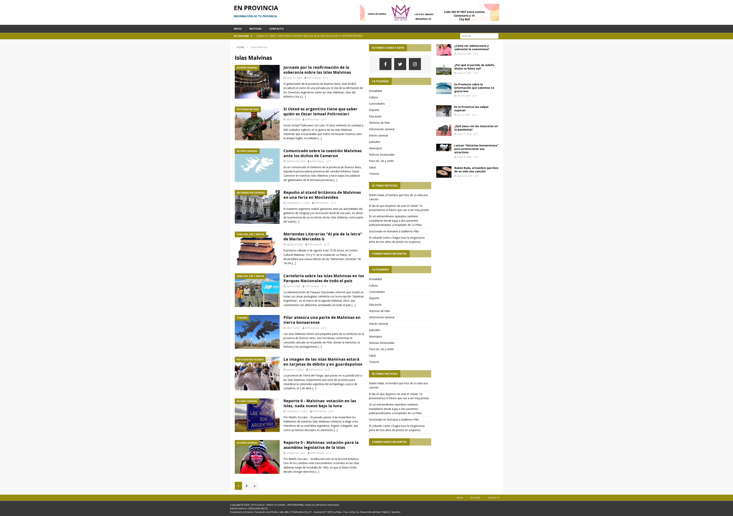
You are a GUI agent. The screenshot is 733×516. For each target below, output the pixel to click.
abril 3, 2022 (293, 286)
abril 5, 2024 (293, 119)
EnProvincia (314, 77)
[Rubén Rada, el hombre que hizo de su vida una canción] (443, 172)
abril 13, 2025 (463, 95)
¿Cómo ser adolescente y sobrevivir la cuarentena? (471, 47)
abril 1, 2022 (293, 327)
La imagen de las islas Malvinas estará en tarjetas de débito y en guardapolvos (322, 362)
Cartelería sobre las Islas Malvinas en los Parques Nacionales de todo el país (323, 278)
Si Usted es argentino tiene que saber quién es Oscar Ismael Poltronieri (320, 111)
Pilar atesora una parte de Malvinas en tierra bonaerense (322, 320)
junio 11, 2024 (294, 77)
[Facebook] (385, 64)
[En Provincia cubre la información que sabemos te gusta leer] (443, 88)
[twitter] (400, 64)
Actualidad (375, 91)
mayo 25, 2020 (464, 53)
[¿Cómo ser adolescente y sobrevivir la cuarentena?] (443, 50)
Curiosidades (377, 103)
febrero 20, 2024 (296, 161)
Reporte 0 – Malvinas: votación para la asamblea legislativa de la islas (321, 445)
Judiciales (374, 142)
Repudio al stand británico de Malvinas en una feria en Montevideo (322, 195)
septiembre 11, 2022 (298, 202)
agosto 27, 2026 (464, 175)
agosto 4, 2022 (295, 244)
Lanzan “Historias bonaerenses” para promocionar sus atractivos (476, 149)
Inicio (238, 28)
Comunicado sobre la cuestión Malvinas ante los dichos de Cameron (322, 153)
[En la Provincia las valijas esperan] (443, 111)
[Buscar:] (479, 35)
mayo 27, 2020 (464, 133)
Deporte (374, 110)
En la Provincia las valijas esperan (471, 108)
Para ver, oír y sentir (381, 161)
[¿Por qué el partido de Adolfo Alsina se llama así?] (443, 69)
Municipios (375, 148)
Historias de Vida (379, 122)
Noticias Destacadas (382, 154)
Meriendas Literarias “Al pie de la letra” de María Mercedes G (322, 236)
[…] (304, 96)
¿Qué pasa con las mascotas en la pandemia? (476, 127)
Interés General (378, 135)
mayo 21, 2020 (464, 72)
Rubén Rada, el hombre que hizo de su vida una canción (476, 169)
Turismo (374, 173)
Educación (375, 116)
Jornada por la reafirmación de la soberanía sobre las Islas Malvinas (317, 70)
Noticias (255, 28)
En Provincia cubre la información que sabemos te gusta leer (474, 87)
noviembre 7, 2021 (297, 411)
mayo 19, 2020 (464, 156)
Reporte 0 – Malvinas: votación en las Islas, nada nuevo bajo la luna (319, 403)
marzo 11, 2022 (295, 369)
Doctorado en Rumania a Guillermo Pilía (394, 231)
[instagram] (415, 64)
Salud (372, 167)
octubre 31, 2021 (296, 453)
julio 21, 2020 (463, 114)
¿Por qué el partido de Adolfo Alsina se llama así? (474, 66)
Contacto (276, 28)
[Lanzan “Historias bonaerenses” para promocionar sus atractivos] (443, 147)
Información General (381, 129)
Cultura (373, 97)
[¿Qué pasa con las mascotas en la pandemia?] (443, 130)
